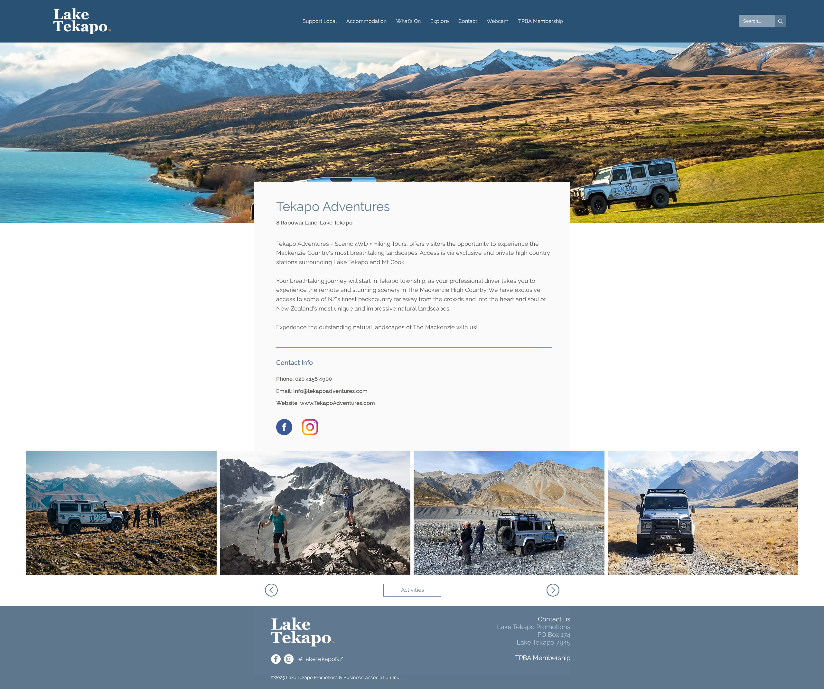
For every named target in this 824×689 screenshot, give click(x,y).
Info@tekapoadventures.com (330, 391)
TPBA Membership (542, 658)
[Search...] (780, 21)
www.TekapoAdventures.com (337, 403)
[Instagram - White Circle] (289, 659)
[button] (320, 21)
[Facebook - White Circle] (276, 659)
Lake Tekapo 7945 (543, 642)
